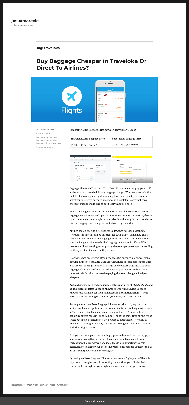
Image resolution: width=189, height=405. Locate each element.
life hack (46, 133)
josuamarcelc (25, 20)
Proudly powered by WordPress (54, 385)
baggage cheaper (44, 137)
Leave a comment (44, 147)
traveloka (57, 143)
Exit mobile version (95, 401)
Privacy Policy (32, 385)
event (39, 133)
